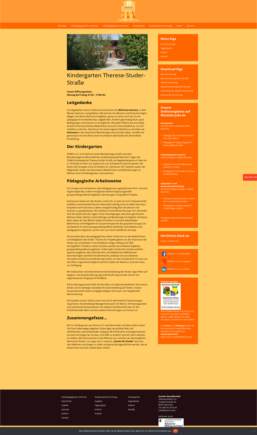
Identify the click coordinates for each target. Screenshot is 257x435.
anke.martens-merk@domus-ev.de (176, 337)
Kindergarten (139, 25)
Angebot (98, 401)
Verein (179, 25)
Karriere (190, 25)
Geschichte (66, 401)
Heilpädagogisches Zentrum (115, 25)
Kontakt (164, 56)
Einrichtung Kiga (168, 44)
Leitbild (65, 405)
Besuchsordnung (168, 74)
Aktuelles (62, 25)
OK (175, 431)
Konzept (65, 409)
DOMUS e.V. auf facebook (178, 253)
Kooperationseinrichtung (160, 25)
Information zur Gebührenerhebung (177, 91)
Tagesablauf (166, 48)
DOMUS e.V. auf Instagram (179, 261)
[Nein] (253, 431)
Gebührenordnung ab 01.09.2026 (175, 86)
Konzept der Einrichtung (172, 95)
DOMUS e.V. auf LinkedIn (178, 269)
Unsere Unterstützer (170, 241)
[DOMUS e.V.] (128, 10)
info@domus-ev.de (166, 410)
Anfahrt (164, 52)
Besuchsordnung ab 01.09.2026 (175, 78)
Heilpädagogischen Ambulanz (84, 25)
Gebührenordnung (169, 82)
